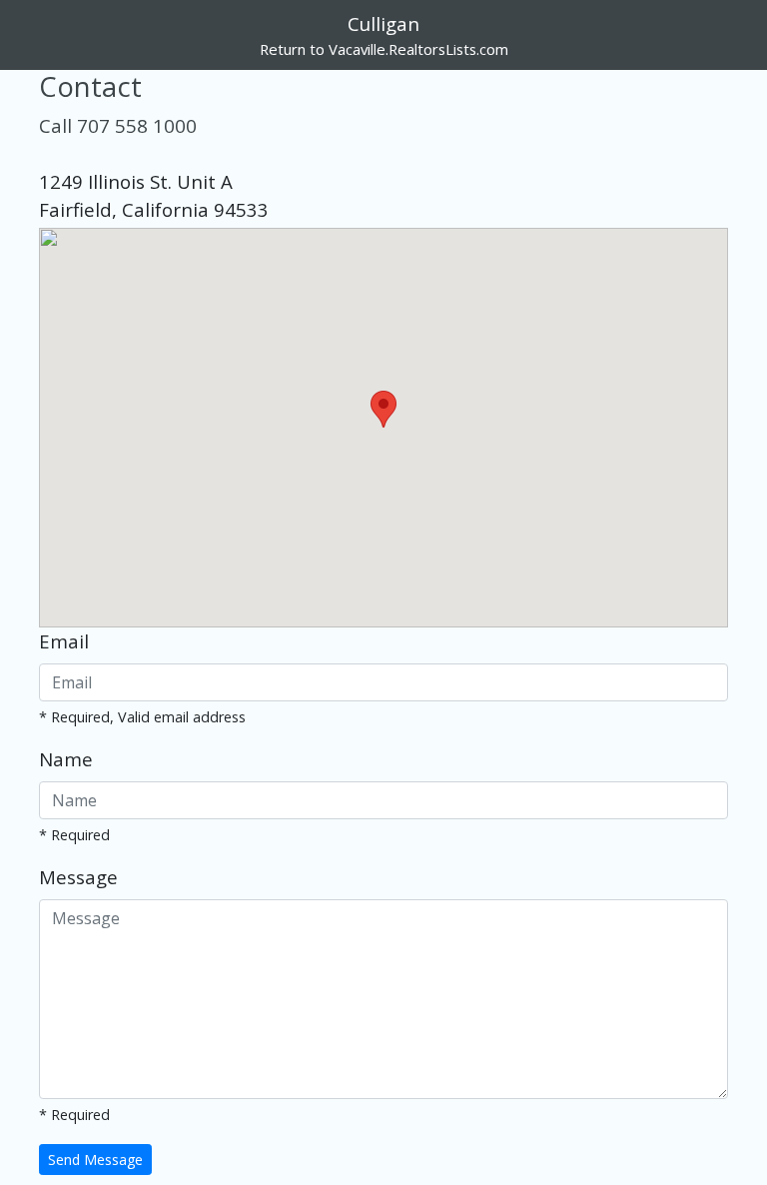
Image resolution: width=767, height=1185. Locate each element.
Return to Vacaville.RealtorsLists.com (384, 49)
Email (64, 640)
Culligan (383, 23)
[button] (383, 409)
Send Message (95, 1159)
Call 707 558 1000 (118, 125)
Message (78, 876)
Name (66, 758)
